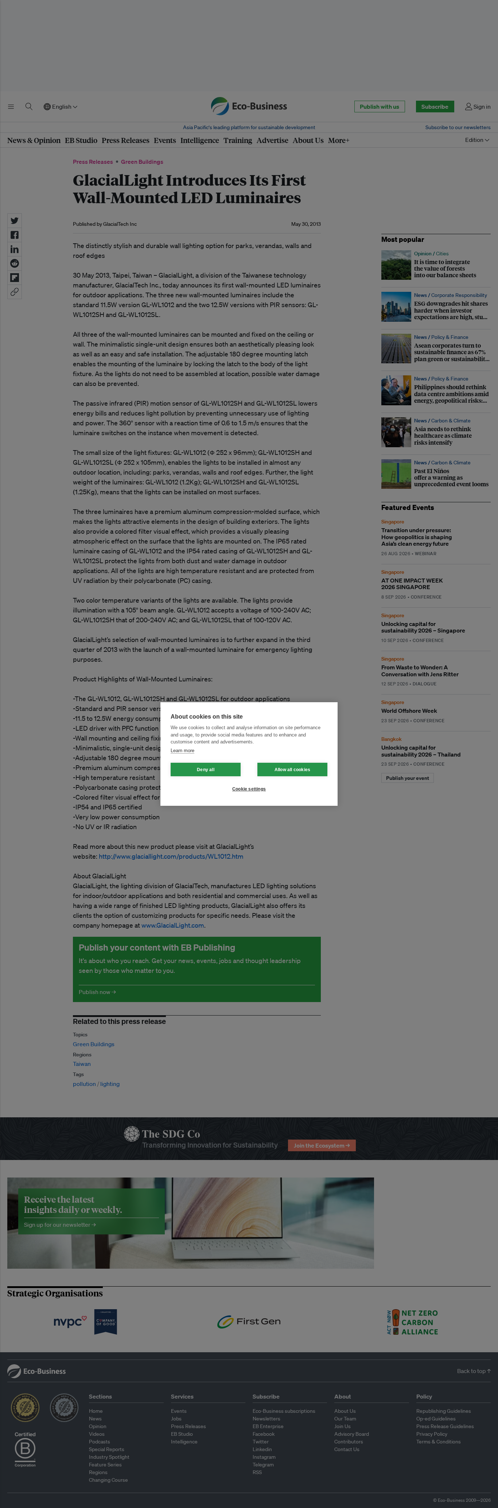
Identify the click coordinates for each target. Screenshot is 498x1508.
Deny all (205, 769)
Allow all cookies (292, 769)
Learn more (182, 750)
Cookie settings (249, 789)
